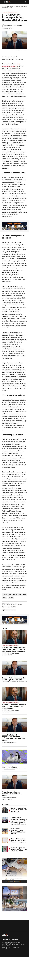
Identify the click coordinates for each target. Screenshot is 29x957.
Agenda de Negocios (7, 645)
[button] (3, 2)
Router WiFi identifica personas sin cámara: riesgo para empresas (18, 840)
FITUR (24, 594)
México (4, 597)
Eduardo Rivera (17, 594)
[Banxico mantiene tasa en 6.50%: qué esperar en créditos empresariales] (5, 810)
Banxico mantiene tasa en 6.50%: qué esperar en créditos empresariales (19, 810)
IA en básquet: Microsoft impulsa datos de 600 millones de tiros (18, 831)
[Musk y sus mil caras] (14, 757)
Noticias (7, 6)
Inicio (3, 6)
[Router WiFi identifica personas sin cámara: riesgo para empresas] (5, 840)
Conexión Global (6, 12)
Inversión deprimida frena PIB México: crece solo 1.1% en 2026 (19, 849)
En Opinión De (14, 12)
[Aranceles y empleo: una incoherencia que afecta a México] (14, 782)
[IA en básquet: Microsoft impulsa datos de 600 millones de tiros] (5, 831)
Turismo (11, 597)
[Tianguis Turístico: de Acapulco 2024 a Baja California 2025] (14, 668)
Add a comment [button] (9, 610)
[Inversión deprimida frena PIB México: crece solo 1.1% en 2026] (5, 849)
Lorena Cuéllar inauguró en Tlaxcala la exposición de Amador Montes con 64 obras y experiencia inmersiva (19, 821)
